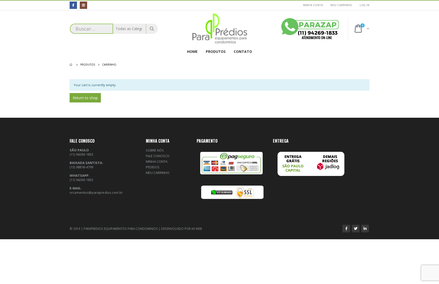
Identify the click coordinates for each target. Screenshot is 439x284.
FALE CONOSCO (157, 156)
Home (192, 51)
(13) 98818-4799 (81, 167)
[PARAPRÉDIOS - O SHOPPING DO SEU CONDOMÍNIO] (219, 28)
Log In (364, 5)
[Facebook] (73, 5)
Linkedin (365, 228)
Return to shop (85, 97)
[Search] (152, 29)
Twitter (355, 228)
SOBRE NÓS (155, 150)
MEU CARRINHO (341, 5)
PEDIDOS (153, 167)
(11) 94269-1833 (81, 179)
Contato (243, 51)
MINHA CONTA (313, 5)
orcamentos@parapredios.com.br (96, 192)
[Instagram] (83, 5)
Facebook (346, 228)
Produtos (216, 51)
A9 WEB (196, 229)
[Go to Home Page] (71, 64)
